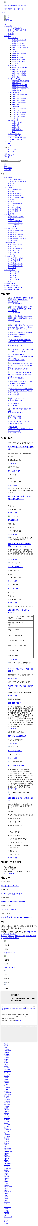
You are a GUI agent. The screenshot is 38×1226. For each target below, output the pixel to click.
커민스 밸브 (16, 118)
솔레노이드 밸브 (17, 130)
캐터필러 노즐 (16, 83)
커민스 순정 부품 (13, 106)
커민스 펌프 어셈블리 (19, 112)
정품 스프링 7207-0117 (15, 400)
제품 (5, 166)
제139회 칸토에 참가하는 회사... (13, 894)
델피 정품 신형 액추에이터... (17, 329)
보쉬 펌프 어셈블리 (18, 43)
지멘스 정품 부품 (13, 92)
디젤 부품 (7, 36)
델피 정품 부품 (13, 65)
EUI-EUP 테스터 (14, 471)
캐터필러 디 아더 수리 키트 (21, 89)
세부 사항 (14, 463)
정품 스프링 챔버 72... (15, 394)
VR (9, 143)
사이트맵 (13, 934)
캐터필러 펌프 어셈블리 (19, 85)
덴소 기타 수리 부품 (18, 61)
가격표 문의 (4, 930)
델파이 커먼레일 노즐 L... (16, 303)
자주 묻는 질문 (9, 155)
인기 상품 (6, 934)
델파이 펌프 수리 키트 (19, 73)
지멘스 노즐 (16, 96)
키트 (13, 132)
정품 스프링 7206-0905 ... (16, 412)
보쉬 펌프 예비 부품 (18, 45)
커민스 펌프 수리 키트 (19, 114)
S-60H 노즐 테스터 (15, 567)
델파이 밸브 (16, 77)
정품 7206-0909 (13, 405)
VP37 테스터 (13, 588)
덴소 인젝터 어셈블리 (19, 53)
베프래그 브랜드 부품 (15, 136)
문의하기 (7, 157)
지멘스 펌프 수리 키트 (19, 100)
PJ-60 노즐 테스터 (15, 751)
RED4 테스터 (13, 520)
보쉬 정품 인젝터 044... (15, 346)
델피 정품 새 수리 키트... (16, 385)
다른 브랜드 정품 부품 (15, 139)
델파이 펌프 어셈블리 (19, 71)
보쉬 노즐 (15, 42)
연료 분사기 (7, 938)
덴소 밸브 (15, 63)
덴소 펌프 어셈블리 (18, 57)
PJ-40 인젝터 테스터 (16, 766)
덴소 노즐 (15, 55)
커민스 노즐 (16, 110)
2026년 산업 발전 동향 (9, 909)
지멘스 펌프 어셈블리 (19, 98)
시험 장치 (11, 32)
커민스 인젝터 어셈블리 (19, 108)
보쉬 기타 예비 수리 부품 (20, 47)
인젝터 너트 (16, 128)
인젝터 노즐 (16, 124)
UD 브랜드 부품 (13, 120)
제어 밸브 (11, 936)
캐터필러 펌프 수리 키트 (20, 87)
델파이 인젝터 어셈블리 (19, 67)
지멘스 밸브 (16, 104)
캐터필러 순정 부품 (14, 79)
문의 (9, 463)
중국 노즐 (4, 936)
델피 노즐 (15, 69)
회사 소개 (7, 141)
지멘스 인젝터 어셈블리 (19, 94)
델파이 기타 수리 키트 (19, 75)
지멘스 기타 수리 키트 (19, 102)
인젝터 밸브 (16, 126)
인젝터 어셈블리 (17, 122)
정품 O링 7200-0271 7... (15, 423)
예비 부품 (11, 151)
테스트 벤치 (8, 26)
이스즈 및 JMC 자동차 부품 (17, 138)
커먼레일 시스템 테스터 (17, 736)
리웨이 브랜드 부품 (14, 134)
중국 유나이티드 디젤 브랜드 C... (18, 369)
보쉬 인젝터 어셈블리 (19, 40)
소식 (5, 153)
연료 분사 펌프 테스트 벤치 (17, 30)
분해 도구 (11, 34)
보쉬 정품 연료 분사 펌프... (16, 351)
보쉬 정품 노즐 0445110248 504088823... (16, 917)
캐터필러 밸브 (16, 91)
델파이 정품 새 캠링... (15, 336)
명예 (9, 145)
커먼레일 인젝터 (20, 936)
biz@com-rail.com (9, 873)
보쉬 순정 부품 (13, 38)
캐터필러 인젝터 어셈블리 (20, 81)
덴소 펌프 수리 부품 (18, 59)
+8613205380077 (9, 967)
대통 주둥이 (15, 938)
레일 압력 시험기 (14, 703)
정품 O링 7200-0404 (14, 418)
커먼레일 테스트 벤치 (15, 28)
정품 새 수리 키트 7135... (16, 433)
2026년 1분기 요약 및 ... (10, 886)
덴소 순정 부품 (13, 51)
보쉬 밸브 (15, 49)
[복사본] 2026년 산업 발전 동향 (13, 901)
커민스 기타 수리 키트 (19, 116)
